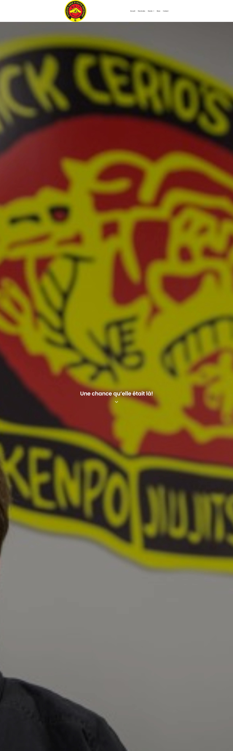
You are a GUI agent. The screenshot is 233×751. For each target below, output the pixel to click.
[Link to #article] (116, 401)
